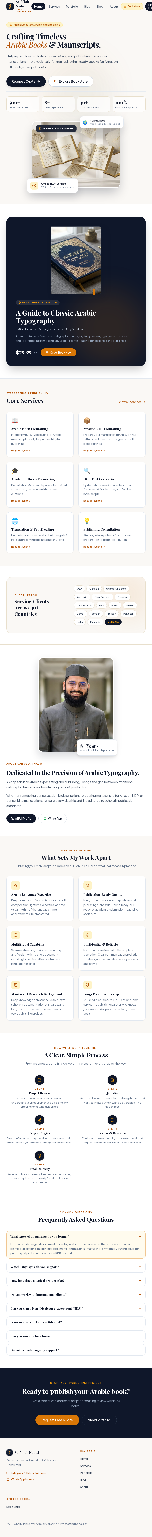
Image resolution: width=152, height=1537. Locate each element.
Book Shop (13, 1506)
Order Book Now (61, 352)
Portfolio (72, 6)
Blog (87, 6)
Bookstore (134, 6)
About (114, 6)
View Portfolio (99, 1420)
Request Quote (23, 81)
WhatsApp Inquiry (22, 1479)
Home (38, 6)
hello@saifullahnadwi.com (28, 1473)
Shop (100, 6)
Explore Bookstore (73, 81)
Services (54, 6)
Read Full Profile (21, 818)
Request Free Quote (57, 1420)
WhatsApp (55, 818)
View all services (130, 402)
